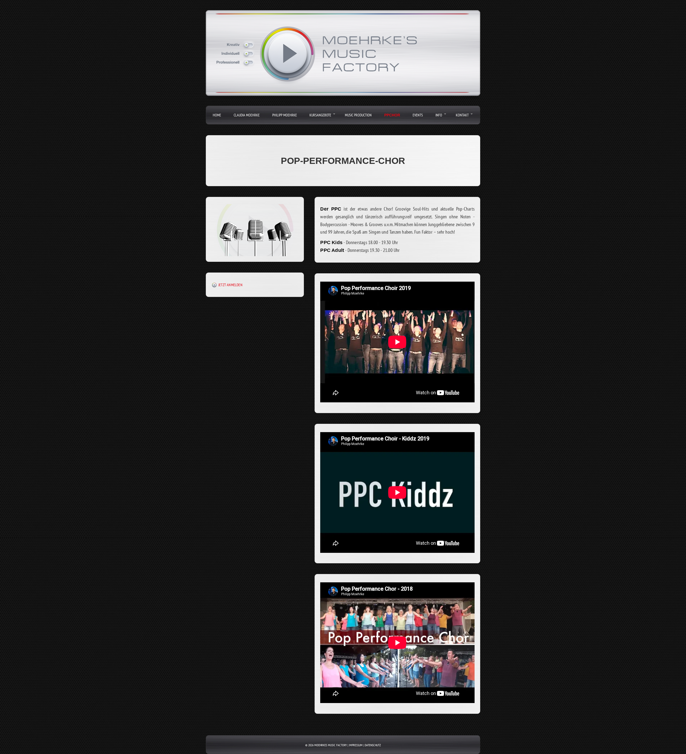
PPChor (392, 115)
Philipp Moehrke (284, 115)
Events (418, 115)
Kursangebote (320, 115)
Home (217, 115)
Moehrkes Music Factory (330, 745)
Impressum (356, 745)
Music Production (358, 115)
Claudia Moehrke (247, 115)
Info (438, 115)
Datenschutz (373, 745)
